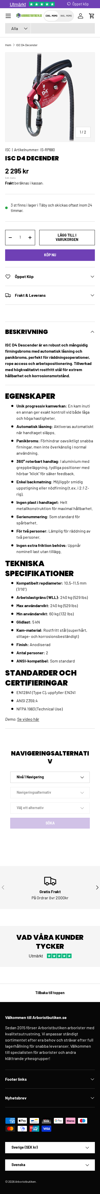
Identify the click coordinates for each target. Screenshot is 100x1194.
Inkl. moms (66, 15)
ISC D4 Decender (26, 45)
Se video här (28, 719)
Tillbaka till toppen (50, 993)
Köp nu (50, 255)
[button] (91, 16)
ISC (8, 150)
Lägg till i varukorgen (67, 237)
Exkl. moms (51, 15)
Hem (8, 45)
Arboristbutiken (25, 1181)
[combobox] (50, 28)
